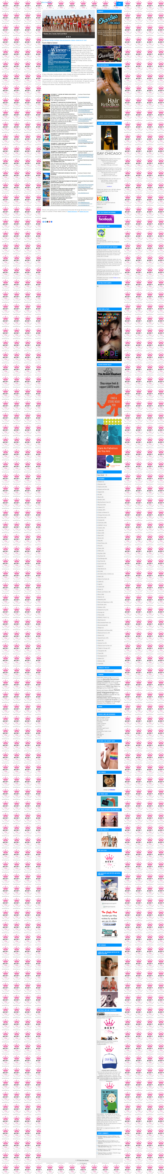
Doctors (100, 538)
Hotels (99, 576)
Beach (99, 497)
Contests (100, 527)
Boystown (100, 504)
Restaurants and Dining (104, 630)
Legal (99, 584)
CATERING (100, 722)
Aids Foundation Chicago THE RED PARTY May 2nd (110, 1146)
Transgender (101, 650)
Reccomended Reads (103, 622)
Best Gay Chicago (83, 1160)
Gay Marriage (101, 558)
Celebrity (100, 510)
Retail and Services (103, 632)
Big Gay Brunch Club (103, 502)
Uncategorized (101, 656)
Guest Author (101, 563)
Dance (99, 533)
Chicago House (100, 725)
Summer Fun (101, 643)
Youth (99, 663)
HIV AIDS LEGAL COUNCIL (105, 574)
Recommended (101, 625)
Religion (100, 627)
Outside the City (79, 40)
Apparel (100, 492)
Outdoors (73, 40)
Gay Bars (51, 40)
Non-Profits (101, 604)
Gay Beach (56, 40)
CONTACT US (101, 525)
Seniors (100, 635)
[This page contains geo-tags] (99, 207)
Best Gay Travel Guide (102, 720)
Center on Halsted (102, 512)
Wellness (100, 661)
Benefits (100, 499)
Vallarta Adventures (72, 211)
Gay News (99, 726)
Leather (100, 581)
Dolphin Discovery (84, 211)
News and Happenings (65, 40)
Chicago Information (103, 515)
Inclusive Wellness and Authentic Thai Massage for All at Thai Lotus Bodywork (109, 1137)
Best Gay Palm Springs (103, 719)
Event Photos (101, 543)
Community (101, 522)
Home (119, 4)
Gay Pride (100, 561)
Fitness (100, 548)
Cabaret (100, 507)
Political (100, 615)
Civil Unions (101, 517)
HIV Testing (100, 729)
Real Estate (101, 620)
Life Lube (99, 732)
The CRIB (99, 735)
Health (99, 566)
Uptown (100, 658)
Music (99, 594)
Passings (100, 612)
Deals (47, 40)
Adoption (100, 481)
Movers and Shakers (103, 592)
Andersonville (101, 486)
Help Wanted (101, 568)
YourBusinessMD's (101, 1044)
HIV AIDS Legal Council (103, 728)
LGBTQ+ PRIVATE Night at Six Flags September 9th (109, 1150)
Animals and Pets (102, 489)
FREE (99, 551)
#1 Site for (109, 790)
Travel (85, 40)
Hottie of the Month (102, 579)
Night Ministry (100, 734)
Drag (99, 540)
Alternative (100, 484)
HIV (99, 571)
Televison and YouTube (104, 645)
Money (99, 589)
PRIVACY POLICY (102, 617)
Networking (100, 599)
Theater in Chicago (102, 648)
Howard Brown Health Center (104, 731)
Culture (99, 530)
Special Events (101, 638)
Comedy (100, 520)
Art (98, 494)
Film (99, 545)
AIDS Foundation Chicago (103, 717)
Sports (99, 640)
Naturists (100, 597)
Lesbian (100, 586)
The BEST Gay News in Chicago (52, 34)
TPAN (98, 737)
